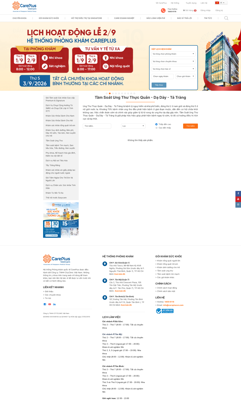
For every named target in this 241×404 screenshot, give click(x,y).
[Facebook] (238, 193)
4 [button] (116, 93)
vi (221, 3)
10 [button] (134, 93)
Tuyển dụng (191, 3)
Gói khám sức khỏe (49, 18)
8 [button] (128, 93)
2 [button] (110, 93)
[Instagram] (238, 205)
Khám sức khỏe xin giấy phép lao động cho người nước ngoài (60, 171)
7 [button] (125, 93)
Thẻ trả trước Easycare (56, 197)
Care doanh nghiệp (124, 18)
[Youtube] (238, 199)
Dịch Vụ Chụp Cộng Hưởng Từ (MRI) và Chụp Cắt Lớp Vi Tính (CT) (59, 108)
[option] (120, 56)
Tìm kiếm (190, 126)
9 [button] (131, 93)
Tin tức (208, 18)
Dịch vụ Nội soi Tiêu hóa (57, 160)
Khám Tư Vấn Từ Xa (54, 193)
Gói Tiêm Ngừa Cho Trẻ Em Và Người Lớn (59, 179)
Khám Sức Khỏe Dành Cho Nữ (59, 120)
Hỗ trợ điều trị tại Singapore (86, 18)
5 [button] (119, 93)
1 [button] (107, 93)
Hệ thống (175, 3)
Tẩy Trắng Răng (53, 165)
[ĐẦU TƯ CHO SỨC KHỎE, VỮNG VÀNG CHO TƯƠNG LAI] (120, 56)
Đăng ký (219, 10)
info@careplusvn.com (173, 305)
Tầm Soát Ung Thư (54, 140)
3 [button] (113, 93)
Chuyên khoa (19, 18)
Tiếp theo (159, 85)
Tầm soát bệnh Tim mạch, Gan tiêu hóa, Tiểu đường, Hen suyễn (60, 146)
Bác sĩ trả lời (184, 18)
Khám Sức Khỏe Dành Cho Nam (60, 116)
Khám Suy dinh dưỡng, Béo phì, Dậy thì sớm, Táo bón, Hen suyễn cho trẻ (61, 133)
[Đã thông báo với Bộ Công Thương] (164, 310)
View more (61, 220)
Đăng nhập (205, 10)
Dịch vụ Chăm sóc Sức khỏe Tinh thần (61, 186)
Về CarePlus (161, 3)
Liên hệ (204, 3)
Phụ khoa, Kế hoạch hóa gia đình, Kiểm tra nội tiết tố (61, 154)
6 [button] (122, 93)
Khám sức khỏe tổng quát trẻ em (60, 125)
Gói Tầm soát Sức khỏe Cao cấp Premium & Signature (60, 99)
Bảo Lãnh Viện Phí (156, 18)
